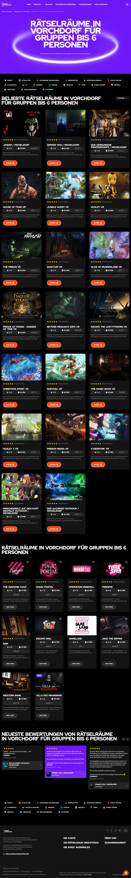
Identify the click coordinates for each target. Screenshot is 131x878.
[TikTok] (116, 830)
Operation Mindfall (81, 586)
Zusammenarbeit (85, 4)
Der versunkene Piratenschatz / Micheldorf (109, 146)
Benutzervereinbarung (38, 874)
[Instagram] (111, 830)
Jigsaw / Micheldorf (16, 144)
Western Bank (12, 695)
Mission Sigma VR (57, 448)
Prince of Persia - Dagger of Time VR (19, 328)
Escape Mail (43, 638)
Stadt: (101, 4)
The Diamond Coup (15, 586)
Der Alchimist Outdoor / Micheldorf (63, 509)
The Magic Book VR (103, 388)
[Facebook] (107, 830)
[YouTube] (120, 830)
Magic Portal (44, 586)
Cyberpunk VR (100, 448)
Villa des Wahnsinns (49, 695)
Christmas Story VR (15, 388)
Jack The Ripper (112, 638)
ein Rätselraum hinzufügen (66, 4)
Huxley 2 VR (10, 448)
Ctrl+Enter (88, 875)
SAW (5, 643)
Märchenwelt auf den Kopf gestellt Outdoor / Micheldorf (21, 511)
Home (29, 4)
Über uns (37, 4)
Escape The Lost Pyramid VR (109, 326)
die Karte (49, 4)
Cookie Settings (37, 871)
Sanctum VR (54, 266)
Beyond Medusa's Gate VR (63, 326)
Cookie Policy (25, 871)
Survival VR (54, 388)
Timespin (107, 586)
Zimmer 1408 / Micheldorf (63, 144)
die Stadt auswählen (76, 847)
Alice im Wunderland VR (106, 266)
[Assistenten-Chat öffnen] (126, 873)
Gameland (75, 638)
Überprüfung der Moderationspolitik (16, 874)
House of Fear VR (14, 207)
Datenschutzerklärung (11, 871)
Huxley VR (97, 207)
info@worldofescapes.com (17, 854)
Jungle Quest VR (58, 207)
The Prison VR (12, 266)
